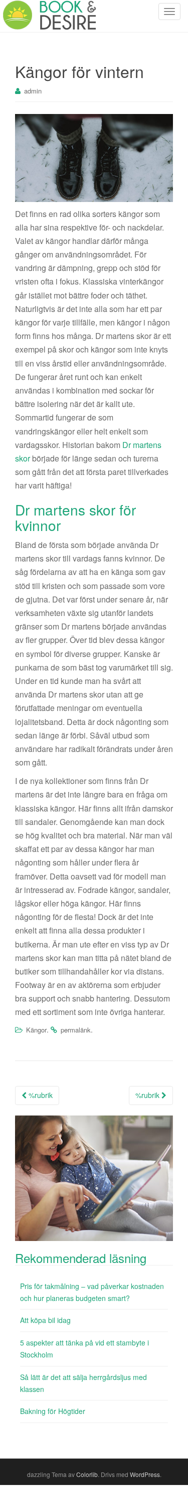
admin (33, 91)
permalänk (76, 1029)
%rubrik (40, 1095)
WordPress (145, 1474)
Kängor (36, 1029)
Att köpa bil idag (45, 1320)
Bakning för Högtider (52, 1411)
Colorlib (87, 1474)
